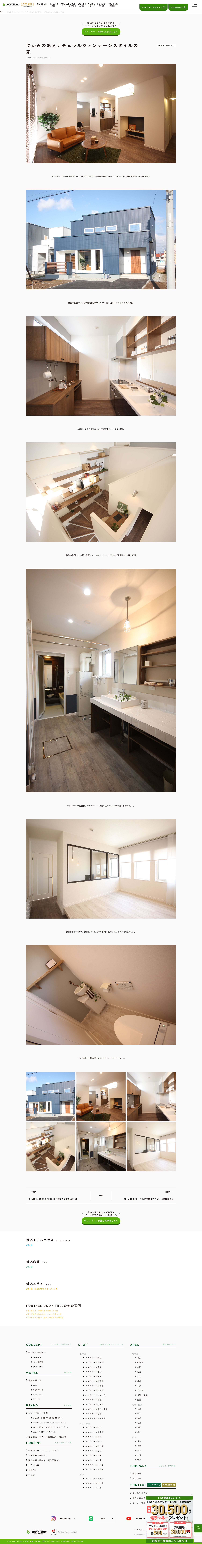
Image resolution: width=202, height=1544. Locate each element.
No (1, 11)
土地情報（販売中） (38, 1455)
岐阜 (139, 1460)
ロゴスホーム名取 (93, 1450)
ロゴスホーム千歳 (93, 1399)
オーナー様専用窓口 (142, 1502)
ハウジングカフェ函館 (95, 1418)
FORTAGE (38, 1390)
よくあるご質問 (140, 1493)
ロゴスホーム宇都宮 (94, 1469)
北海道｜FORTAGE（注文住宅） (48, 1418)
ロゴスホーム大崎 (93, 1441)
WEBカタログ (153, 1485)
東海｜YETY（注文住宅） (45, 1432)
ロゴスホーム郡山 (93, 1460)
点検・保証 (38, 1366)
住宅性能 (37, 1357)
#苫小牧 (29, 1245)
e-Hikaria (38, 1394)
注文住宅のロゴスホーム (15, 1541)
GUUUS (36, 1399)
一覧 (101, 1195)
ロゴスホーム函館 (93, 1413)
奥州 (139, 1427)
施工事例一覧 (34, 1380)
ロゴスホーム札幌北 (94, 1381)
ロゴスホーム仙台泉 (94, 1446)
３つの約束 (38, 1362)
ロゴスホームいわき (94, 1464)
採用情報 (137, 1478)
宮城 (139, 1418)
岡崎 (139, 1446)
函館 (139, 1399)
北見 (139, 1371)
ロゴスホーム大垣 (93, 1488)
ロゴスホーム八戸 (93, 1427)
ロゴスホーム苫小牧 (94, 1404)
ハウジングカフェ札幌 (95, 1395)
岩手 (139, 1413)
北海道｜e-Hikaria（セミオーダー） (50, 1422)
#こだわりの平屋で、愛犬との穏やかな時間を (44, 1317)
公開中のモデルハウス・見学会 (43, 1450)
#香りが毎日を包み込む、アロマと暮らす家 (44, 1314)
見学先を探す (168, 1485)
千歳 (139, 1385)
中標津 (140, 1362)
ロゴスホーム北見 (93, 1371)
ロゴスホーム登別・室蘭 (96, 1409)
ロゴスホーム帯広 (93, 1357)
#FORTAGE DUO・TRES (165, 45)
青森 (139, 1409)
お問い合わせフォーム (143, 1497)
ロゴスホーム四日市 (94, 1483)
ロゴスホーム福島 (93, 1455)
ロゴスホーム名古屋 (94, 1478)
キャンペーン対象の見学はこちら (101, 31)
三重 (139, 1455)
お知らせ (32, 1470)
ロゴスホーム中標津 (94, 1362)
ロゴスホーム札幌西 (94, 1390)
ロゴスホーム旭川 (93, 1376)
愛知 (139, 1441)
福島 (139, 1423)
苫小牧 (140, 1390)
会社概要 (137, 1473)
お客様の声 (33, 1465)
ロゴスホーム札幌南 (94, 1385)
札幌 (139, 1381)
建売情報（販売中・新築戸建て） (44, 1460)
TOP (198, 1529)
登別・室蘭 (142, 1395)
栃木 (139, 1432)
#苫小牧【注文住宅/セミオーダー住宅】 (42, 1289)
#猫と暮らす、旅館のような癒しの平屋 (42, 1310)
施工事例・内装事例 (34, 1541)
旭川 (139, 1376)
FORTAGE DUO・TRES (51, 1541)
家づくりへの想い (37, 1352)
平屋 (35, 1385)
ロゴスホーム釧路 (93, 1367)
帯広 (139, 1357)
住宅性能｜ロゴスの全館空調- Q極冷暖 (47, 1436)
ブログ (31, 1474)
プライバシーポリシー (144, 1530)
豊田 (139, 1450)
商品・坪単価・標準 (38, 1412)
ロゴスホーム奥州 (93, 1437)
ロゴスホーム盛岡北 (94, 1432)
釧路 (139, 1367)
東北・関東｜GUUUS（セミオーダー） (51, 1427)
